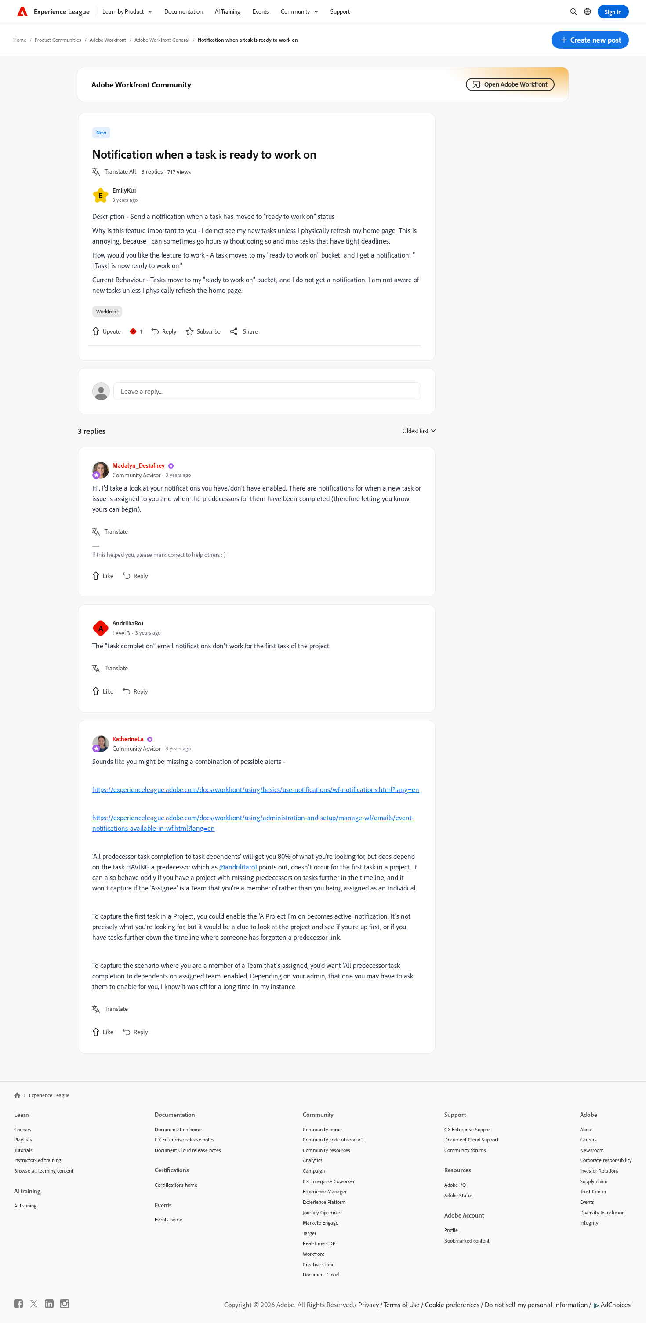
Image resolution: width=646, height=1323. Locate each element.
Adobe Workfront (108, 39)
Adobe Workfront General (161, 39)
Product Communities (58, 39)
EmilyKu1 (124, 190)
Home (19, 39)
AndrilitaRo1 (128, 623)
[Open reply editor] (256, 391)
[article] (254, 522)
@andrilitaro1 (238, 866)
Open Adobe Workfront (516, 84)
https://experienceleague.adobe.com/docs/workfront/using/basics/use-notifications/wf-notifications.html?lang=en (255, 789)
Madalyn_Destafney (139, 465)
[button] (590, 40)
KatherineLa (128, 738)
